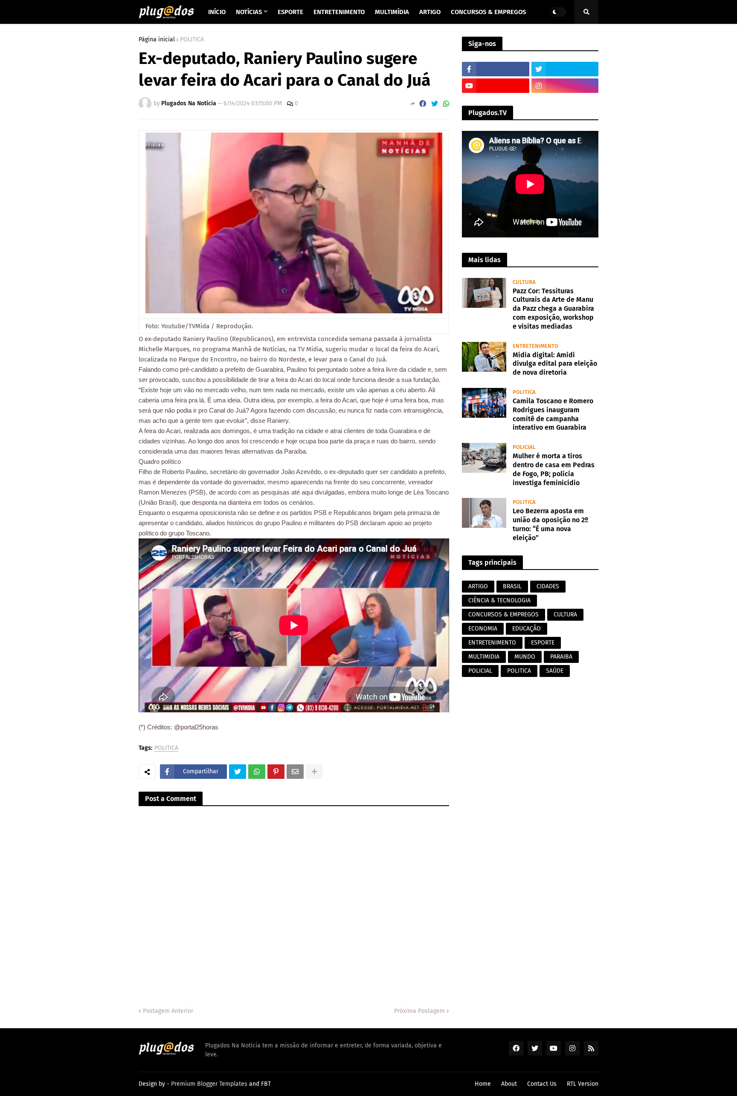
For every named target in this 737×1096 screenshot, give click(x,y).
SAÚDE (554, 670)
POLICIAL (480, 670)
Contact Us (542, 1083)
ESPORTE (542, 642)
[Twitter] (434, 103)
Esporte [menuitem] (290, 12)
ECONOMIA (482, 628)
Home (483, 1083)
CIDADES (548, 586)
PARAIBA (561, 656)
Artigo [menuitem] (430, 12)
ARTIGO (478, 586)
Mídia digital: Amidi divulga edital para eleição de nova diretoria (555, 364)
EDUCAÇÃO (526, 628)
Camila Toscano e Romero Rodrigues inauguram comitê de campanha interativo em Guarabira (553, 414)
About (509, 1083)
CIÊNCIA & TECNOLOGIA (499, 600)
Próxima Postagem (419, 1011)
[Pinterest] (275, 771)
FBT (266, 1083)
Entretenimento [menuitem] (339, 12)
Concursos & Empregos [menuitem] (488, 12)
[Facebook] (422, 103)
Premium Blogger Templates (209, 1083)
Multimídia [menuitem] (392, 12)
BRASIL (512, 586)
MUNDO (524, 656)
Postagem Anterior (168, 1011)
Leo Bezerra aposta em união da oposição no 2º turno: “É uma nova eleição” (550, 524)
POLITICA (192, 40)
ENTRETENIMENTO (492, 642)
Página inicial (157, 40)
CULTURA (565, 614)
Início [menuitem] (217, 12)
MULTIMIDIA (483, 656)
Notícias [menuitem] (249, 12)
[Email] (295, 771)
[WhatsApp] (446, 103)
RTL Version (582, 1083)
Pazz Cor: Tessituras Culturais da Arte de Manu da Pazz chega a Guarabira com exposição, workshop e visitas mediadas (553, 308)
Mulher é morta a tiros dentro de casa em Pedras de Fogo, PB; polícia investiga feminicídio (554, 469)
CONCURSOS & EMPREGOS (503, 614)
